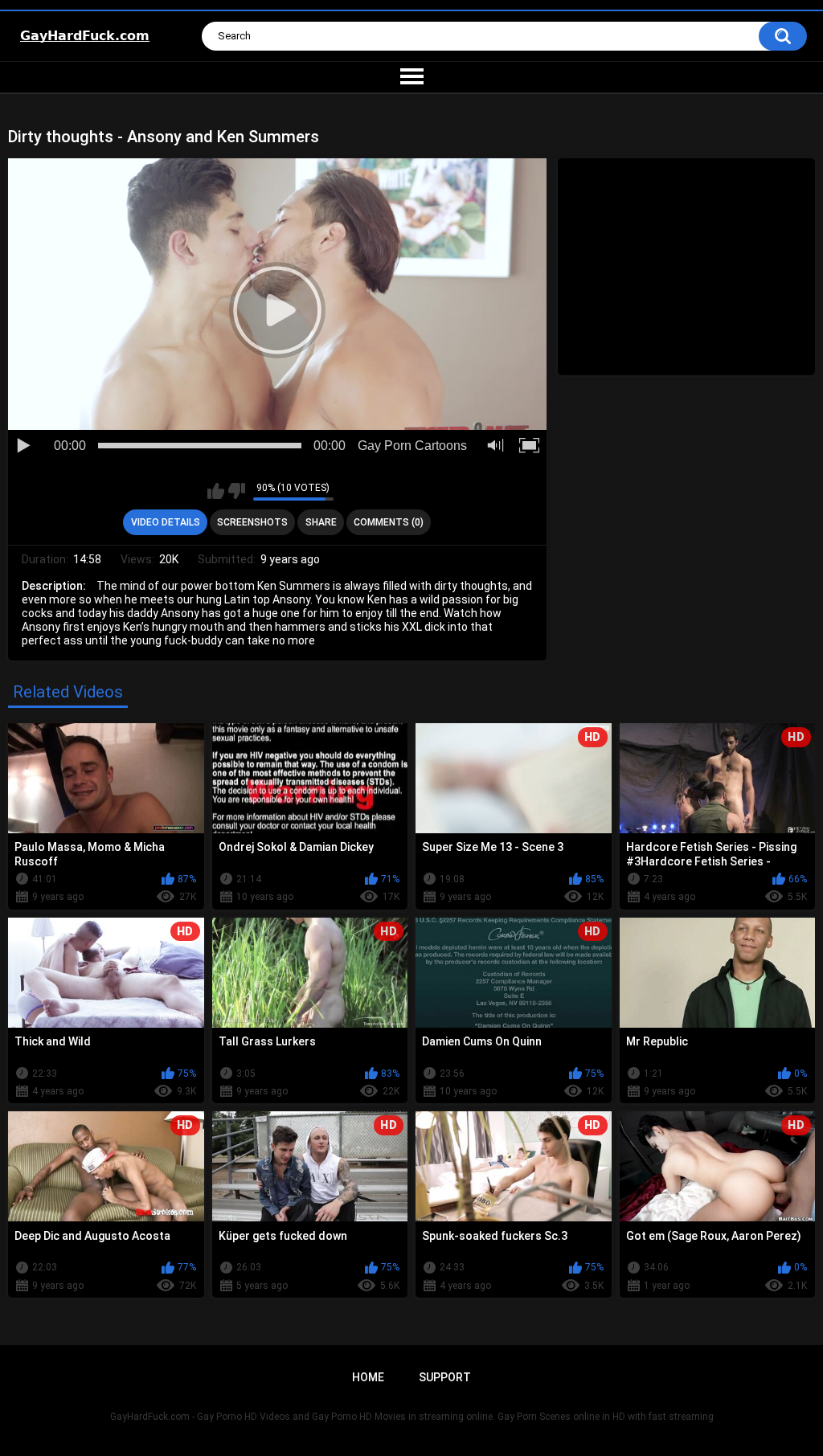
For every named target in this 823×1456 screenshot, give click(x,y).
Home (368, 1377)
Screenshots (252, 522)
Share (321, 522)
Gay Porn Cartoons (412, 445)
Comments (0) (389, 522)
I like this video (215, 491)
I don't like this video (236, 491)
